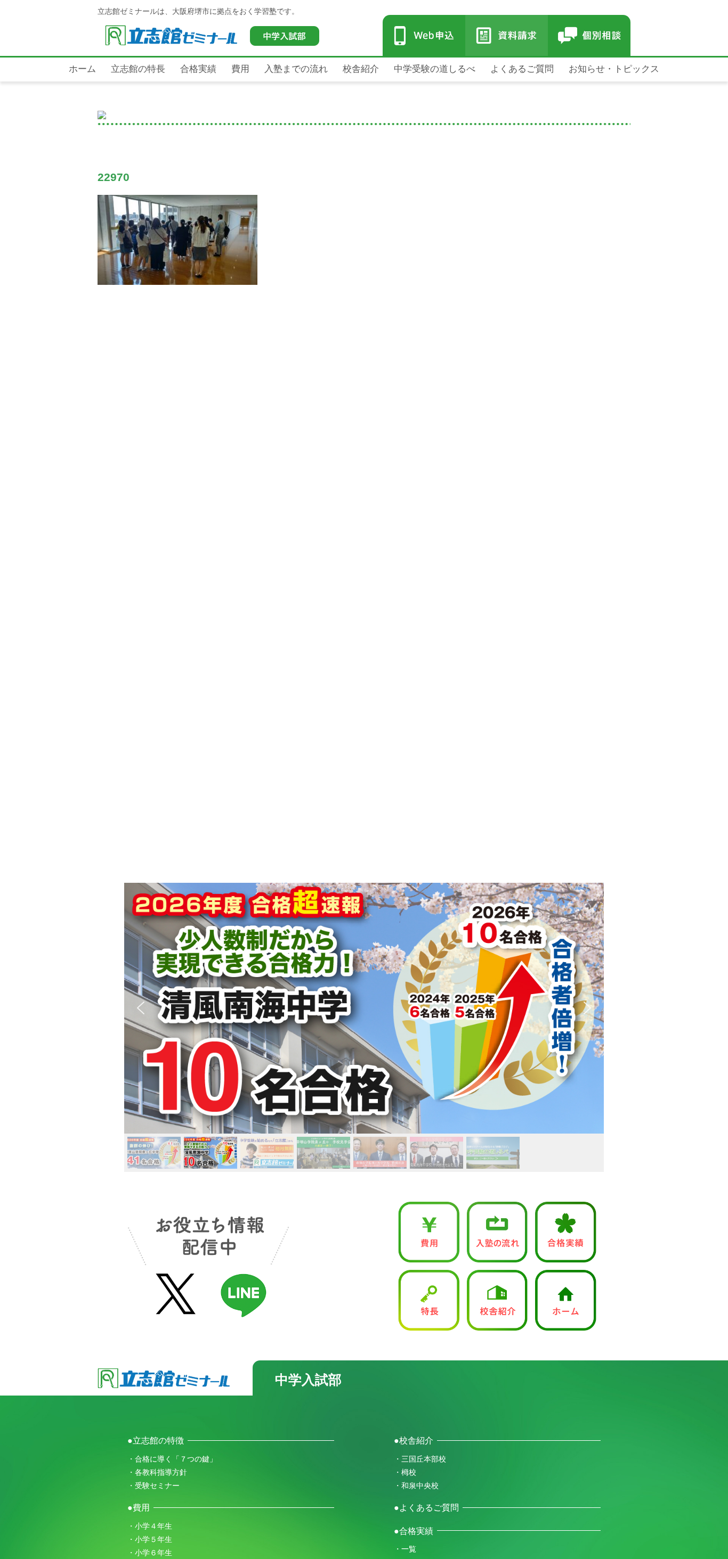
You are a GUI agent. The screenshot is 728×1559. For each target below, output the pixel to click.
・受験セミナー (153, 1485)
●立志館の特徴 (155, 1440)
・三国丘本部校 (420, 1459)
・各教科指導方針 (157, 1472)
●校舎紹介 (413, 1440)
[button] (364, 1008)
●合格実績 (413, 1531)
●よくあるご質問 (426, 1507)
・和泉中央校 (416, 1485)
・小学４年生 (149, 1526)
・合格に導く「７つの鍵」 (172, 1459)
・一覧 (405, 1549)
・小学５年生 (149, 1539)
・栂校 (405, 1472)
